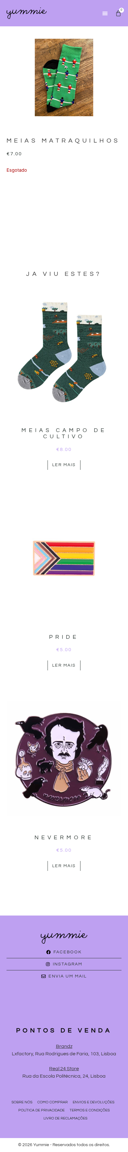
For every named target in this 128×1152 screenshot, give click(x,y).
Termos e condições (90, 1110)
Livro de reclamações (65, 1118)
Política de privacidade (41, 1110)
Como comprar (52, 1102)
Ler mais (64, 465)
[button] (105, 13)
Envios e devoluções (93, 1102)
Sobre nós (21, 1102)
